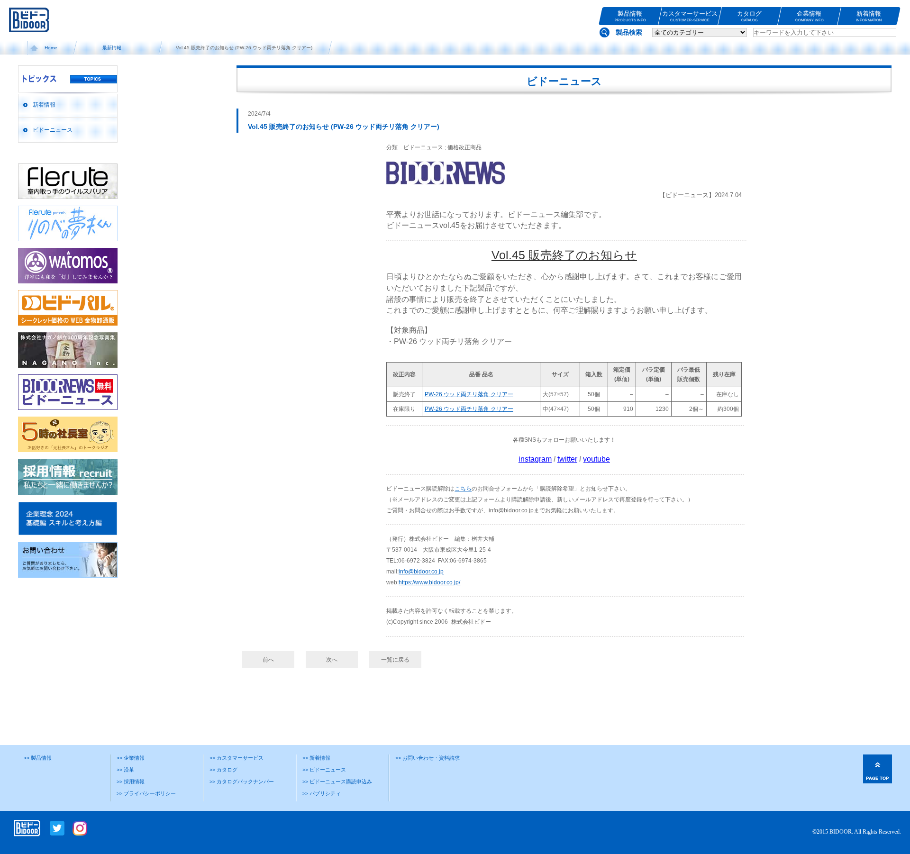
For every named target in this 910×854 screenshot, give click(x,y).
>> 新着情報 (316, 758)
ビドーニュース (53, 130)
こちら (463, 488)
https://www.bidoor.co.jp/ (429, 582)
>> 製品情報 (38, 758)
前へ (268, 659)
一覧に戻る (395, 659)
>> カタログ (223, 769)
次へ (331, 659)
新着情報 (869, 16)
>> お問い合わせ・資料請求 (427, 758)
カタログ (749, 16)
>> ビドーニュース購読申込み (337, 781)
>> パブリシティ (321, 793)
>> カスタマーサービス (236, 758)
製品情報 (630, 16)
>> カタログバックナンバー (241, 781)
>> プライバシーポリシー (146, 793)
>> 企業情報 (131, 758)
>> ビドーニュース (324, 769)
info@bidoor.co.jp (421, 571)
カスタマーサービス (690, 16)
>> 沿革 (125, 769)
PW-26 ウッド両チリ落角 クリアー (469, 394)
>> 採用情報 (131, 781)
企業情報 (809, 16)
